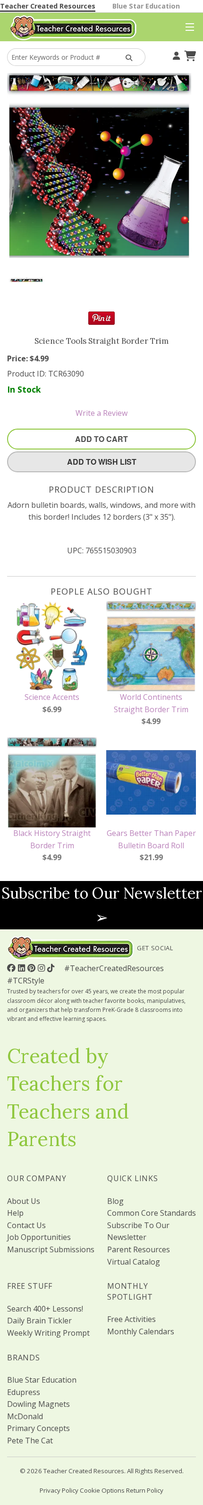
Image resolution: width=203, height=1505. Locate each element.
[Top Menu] (187, 27)
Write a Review (101, 413)
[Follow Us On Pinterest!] (32, 967)
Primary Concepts (38, 1428)
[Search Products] (127, 57)
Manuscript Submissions (50, 1249)
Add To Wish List (101, 461)
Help (15, 1213)
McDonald (25, 1416)
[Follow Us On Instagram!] (42, 967)
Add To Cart (101, 438)
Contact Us (26, 1225)
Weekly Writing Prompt (48, 1333)
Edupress (23, 1392)
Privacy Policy (59, 1490)
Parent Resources (138, 1249)
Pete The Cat (30, 1440)
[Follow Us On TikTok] (52, 967)
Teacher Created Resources (47, 5)
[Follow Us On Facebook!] (12, 967)
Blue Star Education (146, 5)
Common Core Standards (151, 1213)
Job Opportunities (39, 1237)
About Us (23, 1201)
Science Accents (52, 697)
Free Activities (131, 1319)
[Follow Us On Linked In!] (22, 967)
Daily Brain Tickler (39, 1320)
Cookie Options (102, 1490)
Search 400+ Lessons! (45, 1308)
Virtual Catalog (133, 1262)
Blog (115, 1201)
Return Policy (144, 1490)
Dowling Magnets (38, 1404)
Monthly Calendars (140, 1331)
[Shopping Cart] (189, 54)
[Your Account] (175, 54)
